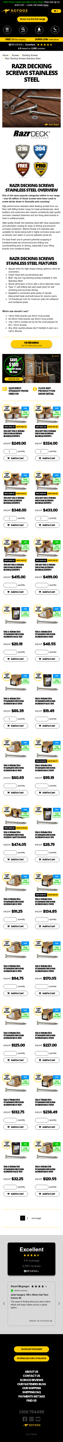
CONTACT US (31, 1376)
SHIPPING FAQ (31, 1392)
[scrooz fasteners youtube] (38, 1418)
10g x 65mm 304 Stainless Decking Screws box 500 (14, 901)
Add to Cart (17, 458)
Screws (15, 55)
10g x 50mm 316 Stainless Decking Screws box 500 (45, 1169)
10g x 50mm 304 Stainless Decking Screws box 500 (14, 768)
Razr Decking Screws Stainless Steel (23, 58)
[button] (4, 1303)
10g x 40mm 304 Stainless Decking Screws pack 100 (14, 634)
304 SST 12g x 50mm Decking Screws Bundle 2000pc (14, 500)
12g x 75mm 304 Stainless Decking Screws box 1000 (45, 1102)
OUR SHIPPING (31, 1388)
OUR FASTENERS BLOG (31, 1384)
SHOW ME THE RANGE (31, 1349)
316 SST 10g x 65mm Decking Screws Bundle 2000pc (45, 567)
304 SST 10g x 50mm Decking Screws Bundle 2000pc (14, 433)
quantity (21, 451)
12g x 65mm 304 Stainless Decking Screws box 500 (14, 1035)
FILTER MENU (31, 344)
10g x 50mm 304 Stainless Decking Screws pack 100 (45, 701)
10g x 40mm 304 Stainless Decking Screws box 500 (45, 634)
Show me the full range (32, 19)
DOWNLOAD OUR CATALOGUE (31, 1358)
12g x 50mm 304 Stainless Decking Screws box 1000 (45, 968)
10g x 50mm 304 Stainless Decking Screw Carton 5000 (15, 835)
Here (45, 5)
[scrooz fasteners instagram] (31, 1418)
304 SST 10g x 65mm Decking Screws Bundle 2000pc (45, 433)
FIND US (31, 1400)
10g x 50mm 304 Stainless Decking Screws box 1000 (45, 768)
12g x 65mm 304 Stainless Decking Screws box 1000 (45, 1035)
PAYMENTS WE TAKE (31, 1396)
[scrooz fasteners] (15, 10)
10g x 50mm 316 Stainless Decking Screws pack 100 (14, 1169)
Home (5, 55)
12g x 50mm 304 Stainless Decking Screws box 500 (14, 968)
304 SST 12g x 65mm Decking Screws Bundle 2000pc (45, 500)
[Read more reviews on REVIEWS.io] (31, 1270)
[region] (31, 1303)
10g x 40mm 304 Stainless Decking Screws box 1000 (14, 701)
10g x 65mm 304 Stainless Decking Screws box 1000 (45, 901)
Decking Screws (30, 55)
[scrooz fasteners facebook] (25, 1418)
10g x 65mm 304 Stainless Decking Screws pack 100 (45, 835)
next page (36, 1218)
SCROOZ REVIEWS (31, 1380)
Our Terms (31, 1434)
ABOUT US (31, 1371)
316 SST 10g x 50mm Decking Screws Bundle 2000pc (14, 567)
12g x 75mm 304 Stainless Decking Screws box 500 (14, 1102)
